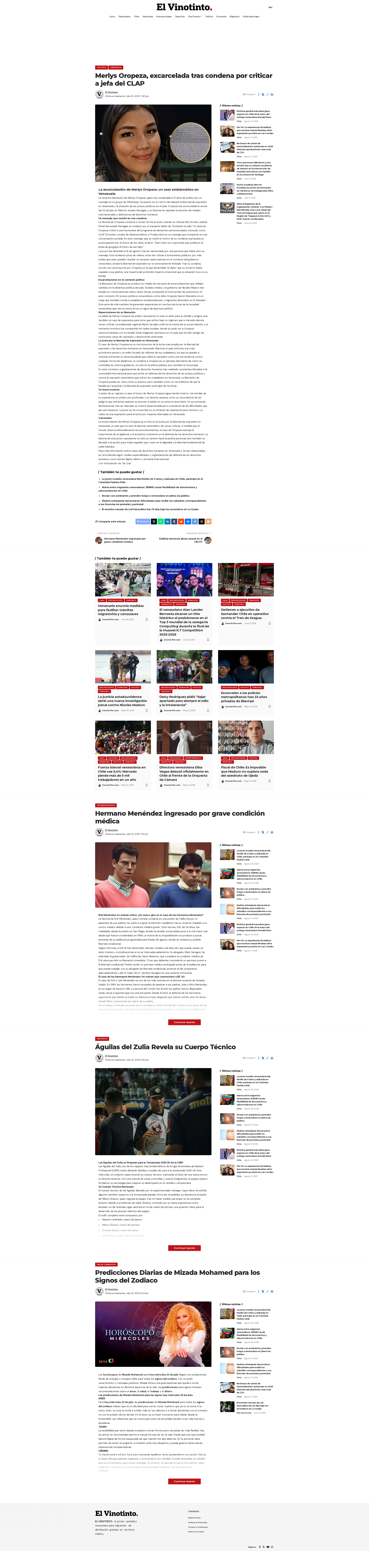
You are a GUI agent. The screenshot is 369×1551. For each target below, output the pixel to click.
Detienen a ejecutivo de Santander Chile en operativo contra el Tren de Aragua (245, 614)
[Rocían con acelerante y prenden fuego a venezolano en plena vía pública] (227, 893)
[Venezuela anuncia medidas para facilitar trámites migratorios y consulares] (123, 579)
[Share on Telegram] (195, 521)
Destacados (175, 758)
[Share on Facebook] (258, 94)
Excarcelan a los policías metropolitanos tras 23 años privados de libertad (244, 697)
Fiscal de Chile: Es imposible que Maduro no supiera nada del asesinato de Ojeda (244, 771)
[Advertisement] (184, 41)
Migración (193, 600)
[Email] (208, 521)
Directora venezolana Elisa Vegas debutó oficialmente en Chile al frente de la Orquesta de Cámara (184, 773)
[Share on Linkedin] (167, 521)
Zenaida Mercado (110, 619)
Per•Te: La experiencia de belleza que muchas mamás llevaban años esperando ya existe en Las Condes (255, 130)
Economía (113, 758)
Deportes (102, 1039)
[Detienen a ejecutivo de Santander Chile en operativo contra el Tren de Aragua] (246, 579)
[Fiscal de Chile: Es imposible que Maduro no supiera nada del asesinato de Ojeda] (246, 737)
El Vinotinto (111, 92)
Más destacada (115, 600)
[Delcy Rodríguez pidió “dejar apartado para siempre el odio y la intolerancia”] (184, 666)
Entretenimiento (193, 758)
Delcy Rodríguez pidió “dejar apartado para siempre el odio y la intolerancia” (184, 701)
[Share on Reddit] (181, 521)
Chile (239, 121)
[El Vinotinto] (184, 7)
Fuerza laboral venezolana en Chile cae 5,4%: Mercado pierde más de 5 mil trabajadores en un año (122, 773)
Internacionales (106, 805)
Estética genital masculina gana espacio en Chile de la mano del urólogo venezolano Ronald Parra (254, 114)
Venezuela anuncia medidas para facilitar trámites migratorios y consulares (121, 610)
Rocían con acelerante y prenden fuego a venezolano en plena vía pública (146, 495)
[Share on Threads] (202, 521)
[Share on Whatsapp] (161, 521)
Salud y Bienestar (106, 1264)
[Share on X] (263, 94)
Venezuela (115, 67)
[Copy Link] (267, 94)
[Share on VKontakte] (188, 521)
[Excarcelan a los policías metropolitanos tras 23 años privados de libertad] (246, 666)
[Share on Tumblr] (174, 521)
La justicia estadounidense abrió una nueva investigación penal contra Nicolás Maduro (122, 701)
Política (101, 67)
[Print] (272, 94)
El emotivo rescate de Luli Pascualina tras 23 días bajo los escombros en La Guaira (150, 509)
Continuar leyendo (184, 1022)
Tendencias (166, 604)
